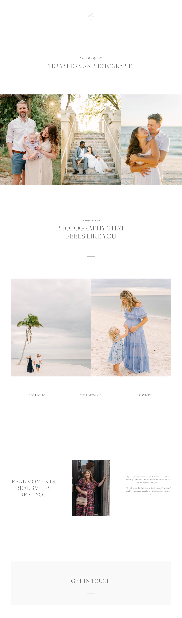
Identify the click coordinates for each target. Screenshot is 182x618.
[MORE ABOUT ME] (91, 254)
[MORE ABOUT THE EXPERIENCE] (148, 501)
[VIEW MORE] (37, 408)
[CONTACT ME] (91, 591)
